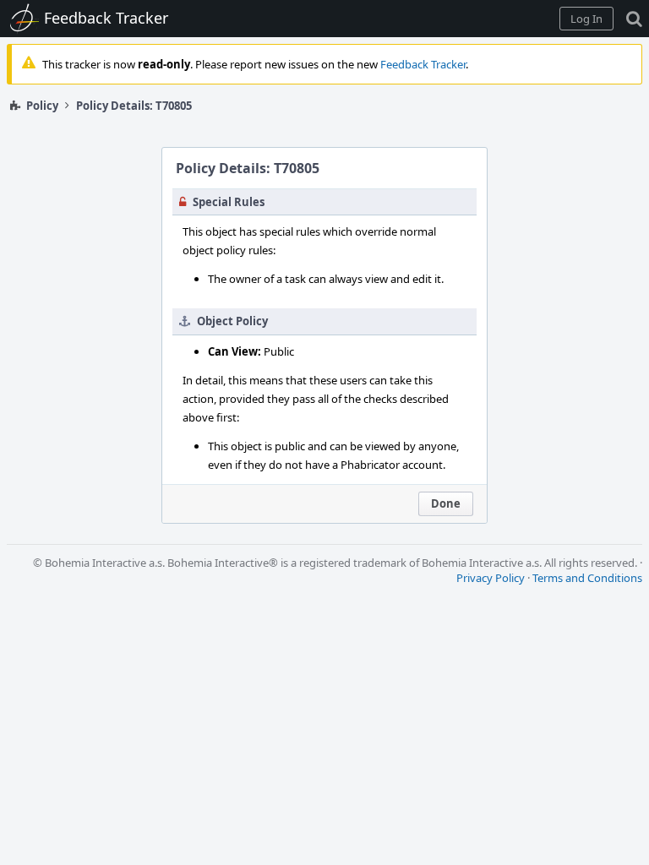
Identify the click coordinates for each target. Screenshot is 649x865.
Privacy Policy (490, 577)
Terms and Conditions (587, 577)
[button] (586, 18)
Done (446, 503)
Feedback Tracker (423, 64)
